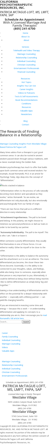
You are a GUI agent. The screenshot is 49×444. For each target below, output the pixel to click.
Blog (25, 121)
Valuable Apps (26, 110)
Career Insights (26, 89)
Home (25, 33)
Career (5, 333)
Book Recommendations (26, 100)
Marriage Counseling (26, 54)
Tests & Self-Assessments (26, 96)
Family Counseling (10, 336)
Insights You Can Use (26, 85)
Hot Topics (26, 82)
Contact (25, 124)
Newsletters (26, 114)
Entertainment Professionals (26, 68)
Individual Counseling (26, 61)
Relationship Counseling (26, 57)
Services (25, 47)
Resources (25, 78)
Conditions (26, 103)
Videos (5, 347)
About (26, 40)
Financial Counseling (26, 72)
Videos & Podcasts (26, 93)
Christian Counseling (26, 64)
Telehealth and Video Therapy (26, 50)
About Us (25, 36)
